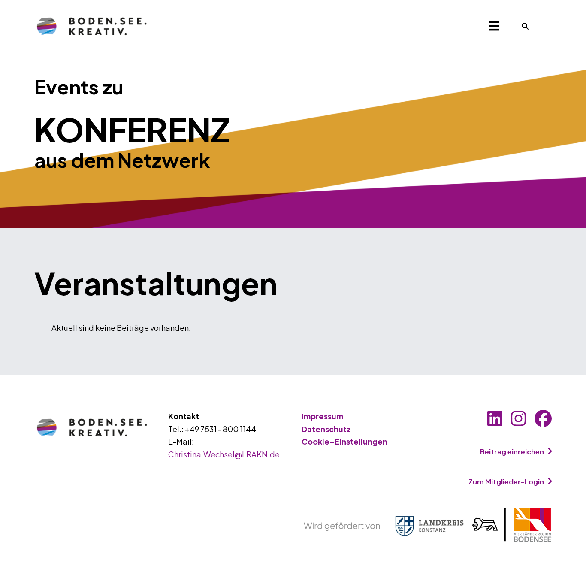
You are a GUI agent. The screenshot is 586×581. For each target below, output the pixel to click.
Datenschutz (326, 429)
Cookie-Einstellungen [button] (344, 441)
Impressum (322, 416)
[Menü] (494, 26)
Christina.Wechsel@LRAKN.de (224, 454)
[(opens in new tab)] (428, 524)
